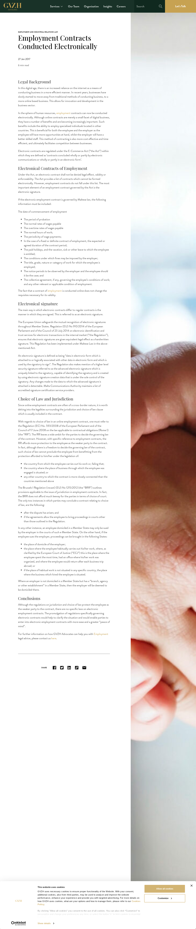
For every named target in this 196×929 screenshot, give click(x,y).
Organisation (91, 6)
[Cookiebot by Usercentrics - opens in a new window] (18, 923)
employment (63, 113)
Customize (163, 898)
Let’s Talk (180, 6)
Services (54, 6)
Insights (107, 6)
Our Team (73, 6)
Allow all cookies (164, 888)
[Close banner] (192, 886)
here (53, 638)
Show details (44, 923)
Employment (101, 634)
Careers (121, 6)
